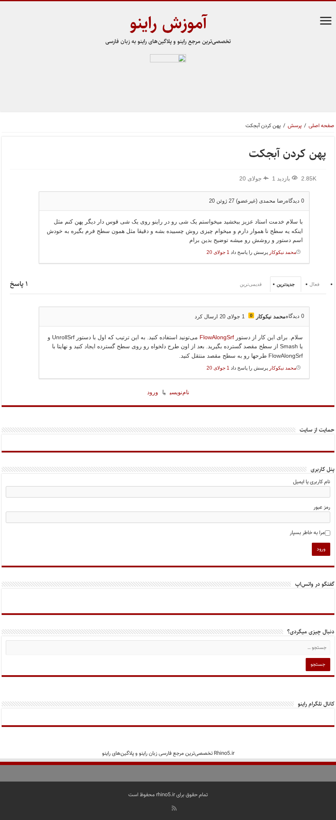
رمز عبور (321, 507)
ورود (152, 392)
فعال (314, 284)
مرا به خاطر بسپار (307, 533)
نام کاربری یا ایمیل (311, 482)
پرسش (295, 126)
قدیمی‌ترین (251, 284)
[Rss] (174, 808)
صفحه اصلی (321, 126)
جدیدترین (286, 284)
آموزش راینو (168, 23)
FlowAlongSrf (217, 337)
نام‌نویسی (179, 392)
